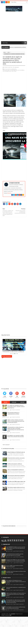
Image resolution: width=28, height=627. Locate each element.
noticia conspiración (12, 69)
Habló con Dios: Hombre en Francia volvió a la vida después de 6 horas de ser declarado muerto (15, 421)
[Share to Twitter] (5, 349)
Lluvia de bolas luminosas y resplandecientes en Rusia (13, 413)
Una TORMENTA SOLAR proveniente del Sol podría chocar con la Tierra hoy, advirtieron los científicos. (15, 548)
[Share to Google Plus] (6, 349)
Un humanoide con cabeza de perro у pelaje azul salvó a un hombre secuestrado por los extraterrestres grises (15, 429)
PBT (10, 615)
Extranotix (9, 193)
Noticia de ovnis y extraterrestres (10, 70)
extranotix (13, 613)
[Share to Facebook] (3, 349)
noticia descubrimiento (20, 340)
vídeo (8, 52)
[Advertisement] (14, 27)
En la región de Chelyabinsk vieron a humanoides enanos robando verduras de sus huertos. (16, 406)
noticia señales (21, 70)
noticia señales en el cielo (8, 71)
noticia (5, 69)
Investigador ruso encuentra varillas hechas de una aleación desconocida (13, 352)
